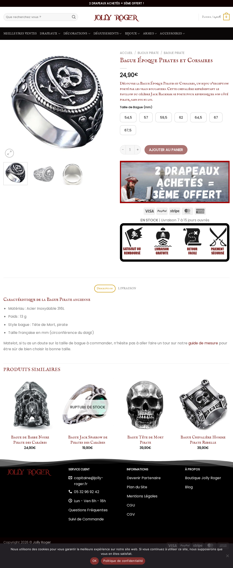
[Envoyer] (74, 17)
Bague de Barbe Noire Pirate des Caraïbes (30, 440)
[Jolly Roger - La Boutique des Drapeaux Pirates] (116, 17)
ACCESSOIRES (171, 34)
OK (94, 561)
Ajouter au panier (166, 149)
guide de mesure (203, 343)
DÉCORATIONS (75, 34)
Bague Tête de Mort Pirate (145, 440)
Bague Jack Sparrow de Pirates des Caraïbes (87, 440)
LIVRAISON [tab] (127, 288)
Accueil (126, 53)
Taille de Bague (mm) (136, 107)
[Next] (105, 104)
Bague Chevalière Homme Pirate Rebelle (202, 440)
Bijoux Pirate (148, 53)
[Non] (227, 557)
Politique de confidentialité (123, 561)
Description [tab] (105, 288)
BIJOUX (131, 34)
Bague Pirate (174, 53)
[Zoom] (9, 153)
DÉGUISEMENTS (106, 34)
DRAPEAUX (48, 34)
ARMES (148, 34)
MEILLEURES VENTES (20, 34)
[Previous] (11, 104)
